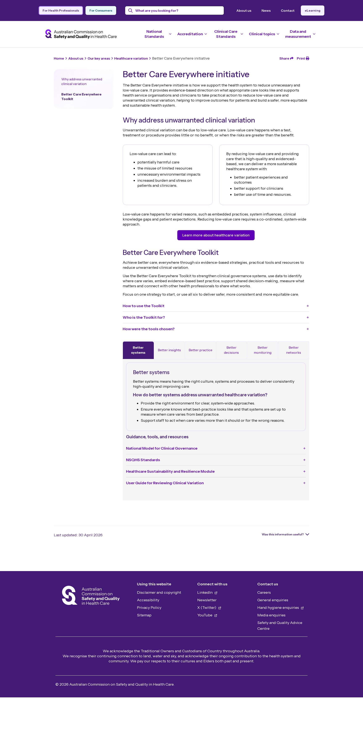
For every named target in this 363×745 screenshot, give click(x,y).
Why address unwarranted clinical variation (81, 81)
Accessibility (148, 600)
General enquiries (272, 600)
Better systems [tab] (138, 350)
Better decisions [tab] (231, 350)
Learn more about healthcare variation (216, 235)
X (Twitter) (207, 607)
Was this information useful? (283, 534)
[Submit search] (130, 10)
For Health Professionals (61, 10)
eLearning (312, 10)
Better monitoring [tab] (262, 350)
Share (284, 58)
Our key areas (99, 58)
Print (301, 58)
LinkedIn (205, 592)
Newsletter (207, 600)
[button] (216, 306)
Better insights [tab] (169, 350)
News (266, 10)
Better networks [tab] (293, 350)
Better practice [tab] (200, 350)
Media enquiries (271, 615)
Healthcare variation (131, 58)
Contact (288, 10)
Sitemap (144, 615)
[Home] (90, 596)
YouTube (205, 615)
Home (59, 58)
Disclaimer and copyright (159, 592)
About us (243, 10)
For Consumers (100, 10)
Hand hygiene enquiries (278, 607)
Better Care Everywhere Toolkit (81, 96)
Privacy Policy (149, 607)
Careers (264, 592)
